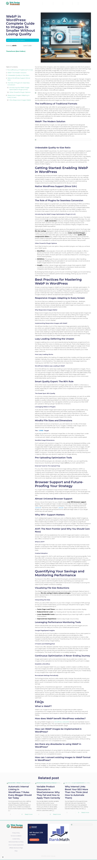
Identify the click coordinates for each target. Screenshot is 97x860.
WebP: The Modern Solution (16, 72)
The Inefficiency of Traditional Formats (20, 70)
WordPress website (61, 722)
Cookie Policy (16, 839)
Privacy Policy (16, 833)
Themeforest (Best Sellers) (15, 51)
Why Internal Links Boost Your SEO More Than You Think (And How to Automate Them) (76, 792)
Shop (16, 851)
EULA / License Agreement (16, 845)
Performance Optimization (16, 40)
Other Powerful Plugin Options (20, 92)
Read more (28, 814)
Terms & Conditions (16, 835)
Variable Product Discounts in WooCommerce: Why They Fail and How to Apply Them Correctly (48, 792)
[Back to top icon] (90, 857)
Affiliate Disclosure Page (16, 847)
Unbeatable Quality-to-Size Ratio (18, 75)
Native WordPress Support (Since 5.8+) (19, 79)
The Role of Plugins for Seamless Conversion (19, 84)
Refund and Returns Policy (16, 841)
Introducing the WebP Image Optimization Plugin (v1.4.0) (19, 88)
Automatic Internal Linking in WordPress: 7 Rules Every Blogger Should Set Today (20, 792)
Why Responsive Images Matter (20, 100)
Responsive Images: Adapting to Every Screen (18, 96)
